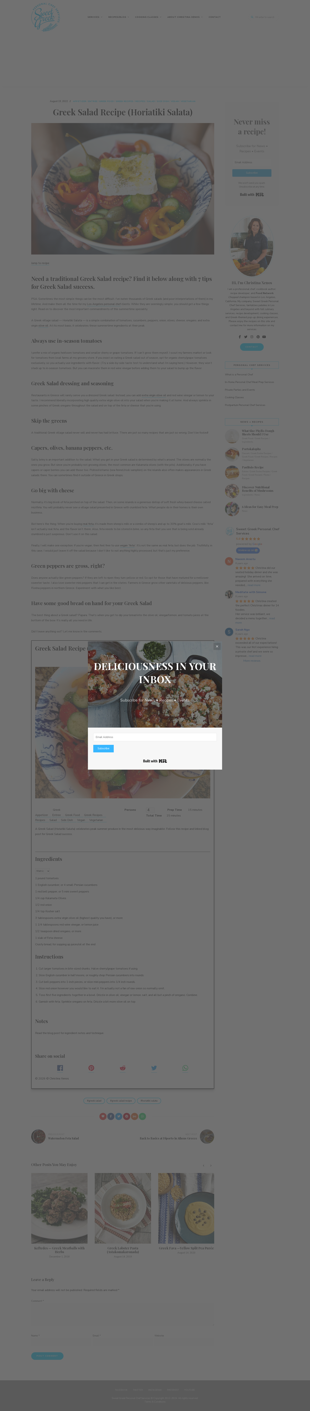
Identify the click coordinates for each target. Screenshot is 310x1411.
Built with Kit (155, 761)
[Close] (217, 646)
